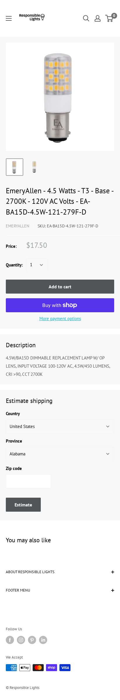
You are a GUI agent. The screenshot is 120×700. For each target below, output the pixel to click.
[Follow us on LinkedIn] (43, 640)
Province (14, 441)
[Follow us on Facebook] (10, 640)
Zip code (14, 468)
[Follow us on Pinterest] (32, 640)
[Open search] (86, 18)
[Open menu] (9, 18)
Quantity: (14, 265)
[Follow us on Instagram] (21, 640)
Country (13, 413)
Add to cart (60, 287)
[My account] (97, 18)
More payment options (60, 318)
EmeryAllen (17, 226)
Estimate (23, 505)
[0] (109, 18)
